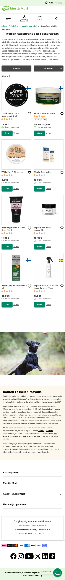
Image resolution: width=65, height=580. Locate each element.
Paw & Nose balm (13, 172)
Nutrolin (49, 431)
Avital (41, 431)
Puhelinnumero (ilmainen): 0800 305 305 (32, 530)
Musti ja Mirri (10, 483)
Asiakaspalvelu (10, 473)
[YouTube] (29, 556)
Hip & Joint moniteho (32, 436)
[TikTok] (52, 556)
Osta (7, 133)
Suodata (16, 68)
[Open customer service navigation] (58, 573)
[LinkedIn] (45, 556)
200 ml (43, 119)
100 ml (37, 119)
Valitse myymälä (55, 3)
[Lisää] (29, 113)
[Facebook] (13, 556)
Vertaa (16, 133)
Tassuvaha (42, 172)
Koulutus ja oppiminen (14, 505)
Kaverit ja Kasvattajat (14, 494)
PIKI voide (44, 114)
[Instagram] (20, 556)
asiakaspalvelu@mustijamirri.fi (32, 526)
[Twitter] (37, 556)
